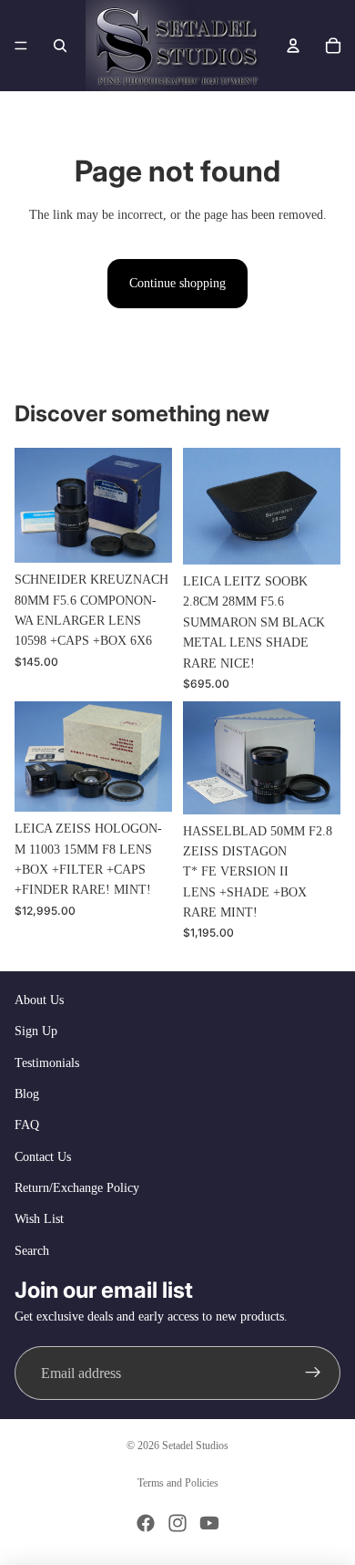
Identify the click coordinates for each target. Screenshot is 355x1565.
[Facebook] (146, 1523)
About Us (39, 1000)
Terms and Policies (177, 1483)
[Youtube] (209, 1523)
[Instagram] (177, 1523)
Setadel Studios (195, 1445)
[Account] (293, 46)
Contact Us (43, 1157)
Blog (27, 1094)
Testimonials (47, 1063)
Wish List (39, 1219)
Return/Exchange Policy (77, 1188)
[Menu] (21, 46)
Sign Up (36, 1031)
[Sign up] (313, 1373)
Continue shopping (177, 283)
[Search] (60, 46)
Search (32, 1251)
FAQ (27, 1125)
